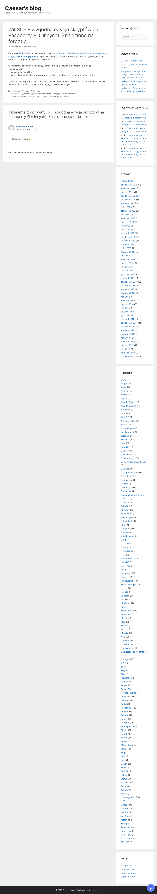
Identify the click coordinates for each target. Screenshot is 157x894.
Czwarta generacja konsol (134, 462)
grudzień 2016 (128, 353)
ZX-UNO (125, 842)
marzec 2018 (127, 304)
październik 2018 (129, 282)
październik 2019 (129, 237)
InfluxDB (125, 562)
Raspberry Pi (27, 91)
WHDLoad (126, 816)
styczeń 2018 (127, 311)
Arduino (125, 409)
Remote (36, 91)
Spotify (124, 771)
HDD (123, 555)
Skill (123, 756)
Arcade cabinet (128, 406)
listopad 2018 (127, 278)
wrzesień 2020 (128, 199)
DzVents (125, 502)
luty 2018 (125, 308)
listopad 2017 (127, 319)
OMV (123, 655)
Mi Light (125, 618)
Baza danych (127, 428)
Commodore (127, 454)
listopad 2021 (127, 181)
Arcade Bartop (128, 402)
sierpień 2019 (127, 244)
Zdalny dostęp (128, 827)
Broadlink (125, 447)
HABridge (125, 551)
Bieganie (125, 436)
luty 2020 (125, 226)
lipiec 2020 (126, 207)
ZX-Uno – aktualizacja (132, 61)
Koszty (124, 588)
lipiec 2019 (126, 248)
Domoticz (125, 487)
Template (125, 786)
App (123, 398)
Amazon (125, 391)
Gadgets (125, 528)
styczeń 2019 (127, 270)
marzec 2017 (127, 345)
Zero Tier (125, 835)
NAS (123, 637)
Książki (124, 592)
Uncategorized (128, 797)
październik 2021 (129, 185)
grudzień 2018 (128, 274)
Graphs (124, 547)
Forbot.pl (23, 53)
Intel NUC (125, 566)
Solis (123, 760)
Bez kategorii (127, 432)
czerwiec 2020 (128, 211)
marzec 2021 (127, 192)
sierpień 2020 (127, 203)
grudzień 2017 (128, 315)
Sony (123, 767)
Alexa (123, 387)
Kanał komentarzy (130, 873)
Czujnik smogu (128, 458)
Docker (124, 484)
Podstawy (126, 681)
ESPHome (126, 513)
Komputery (126, 573)
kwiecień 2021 (128, 188)
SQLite (124, 775)
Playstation (126, 678)
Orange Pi (126, 659)
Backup (124, 424)
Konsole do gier (128, 584)
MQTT (124, 629)
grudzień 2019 (128, 229)
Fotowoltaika (127, 521)
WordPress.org (128, 877)
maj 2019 (125, 255)
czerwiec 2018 (128, 293)
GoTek (124, 540)
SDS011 (124, 749)
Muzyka (125, 633)
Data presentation (130, 472)
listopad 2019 (127, 233)
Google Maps (127, 536)
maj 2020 (125, 214)
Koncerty (125, 577)
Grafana (125, 543)
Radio (124, 704)
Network (125, 640)
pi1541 (124, 667)
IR (122, 569)
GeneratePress (95, 890)
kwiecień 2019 (128, 259)
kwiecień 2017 (128, 341)
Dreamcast (126, 491)
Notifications (127, 648)
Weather (125, 808)
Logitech (125, 596)
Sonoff (124, 764)
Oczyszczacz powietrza (132, 652)
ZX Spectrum (127, 838)
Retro (123, 719)
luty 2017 (125, 349)
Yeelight (125, 823)
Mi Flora (125, 614)
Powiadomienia (128, 693)
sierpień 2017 (127, 330)
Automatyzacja (128, 421)
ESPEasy (125, 510)
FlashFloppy (127, 517)
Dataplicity (126, 476)
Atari (123, 413)
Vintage (125, 805)
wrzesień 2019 (128, 240)
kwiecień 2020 (128, 218)
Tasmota (125, 782)
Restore (125, 715)
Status (124, 779)
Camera (125, 451)
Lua (123, 599)
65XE (123, 380)
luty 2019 (125, 267)
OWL (123, 663)
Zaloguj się (126, 865)
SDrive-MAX (127, 745)
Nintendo (125, 644)
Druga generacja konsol (132, 495)
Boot (123, 443)
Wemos (124, 812)
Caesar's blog (23, 8)
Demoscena (127, 480)
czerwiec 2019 (128, 252)
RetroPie (125, 722)
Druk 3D (125, 498)
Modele (124, 625)
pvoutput (125, 700)
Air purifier (126, 383)
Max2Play (126, 603)
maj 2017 (125, 338)
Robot (124, 734)
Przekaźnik (126, 696)
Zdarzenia (126, 831)
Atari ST (125, 417)
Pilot (123, 674)
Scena (124, 741)
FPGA (124, 525)
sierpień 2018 (127, 289)
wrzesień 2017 (128, 326)
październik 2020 (129, 196)
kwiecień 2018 (128, 300)
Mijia (123, 622)
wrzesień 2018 (128, 285)
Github (124, 532)
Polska (124, 685)
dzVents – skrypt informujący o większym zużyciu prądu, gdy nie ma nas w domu (44, 94)
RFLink (124, 730)
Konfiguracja (16, 91)
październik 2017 (129, 323)
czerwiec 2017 (128, 334)
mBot (123, 607)
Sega (123, 752)
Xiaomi (124, 820)
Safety (124, 737)
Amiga (124, 394)
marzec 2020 (127, 222)
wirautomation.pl (24, 126)
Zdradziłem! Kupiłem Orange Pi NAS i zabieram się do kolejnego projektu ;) (41, 96)
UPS (123, 801)
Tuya (123, 794)
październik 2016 (129, 356)
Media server (127, 610)
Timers (124, 790)
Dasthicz (125, 469)
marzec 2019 (127, 263)
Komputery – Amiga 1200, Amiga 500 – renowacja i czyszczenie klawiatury (133, 74)
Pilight (124, 670)
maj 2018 (125, 297)
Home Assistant (129, 558)
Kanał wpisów (128, 869)
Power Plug (126, 689)
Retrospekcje (127, 726)
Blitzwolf (125, 439)
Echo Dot (125, 506)
